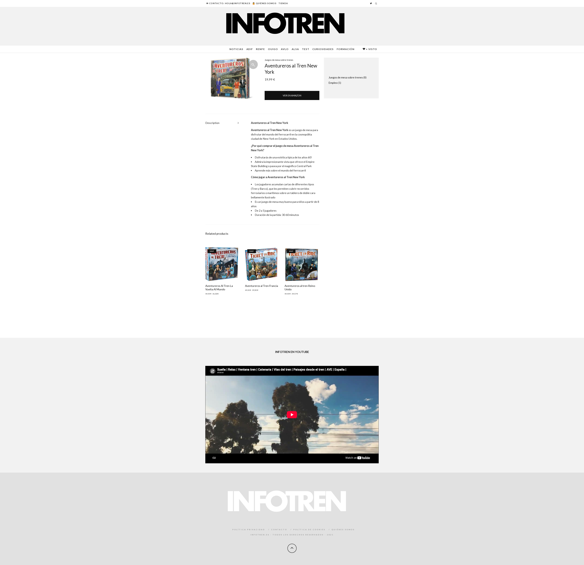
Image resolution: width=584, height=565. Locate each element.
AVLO (285, 49)
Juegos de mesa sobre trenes (279, 60)
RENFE (260, 49)
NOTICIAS (236, 49)
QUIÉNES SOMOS (343, 529)
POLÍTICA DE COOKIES (309, 529)
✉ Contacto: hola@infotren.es (228, 3)
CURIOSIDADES (323, 49)
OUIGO (273, 49)
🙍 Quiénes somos (264, 3)
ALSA (295, 49)
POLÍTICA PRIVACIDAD (248, 529)
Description (212, 122)
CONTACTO (279, 529)
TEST (305, 49)
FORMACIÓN (346, 49)
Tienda (283, 3)
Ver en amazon (292, 95)
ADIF (249, 49)
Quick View (222, 264)
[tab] (222, 123)
